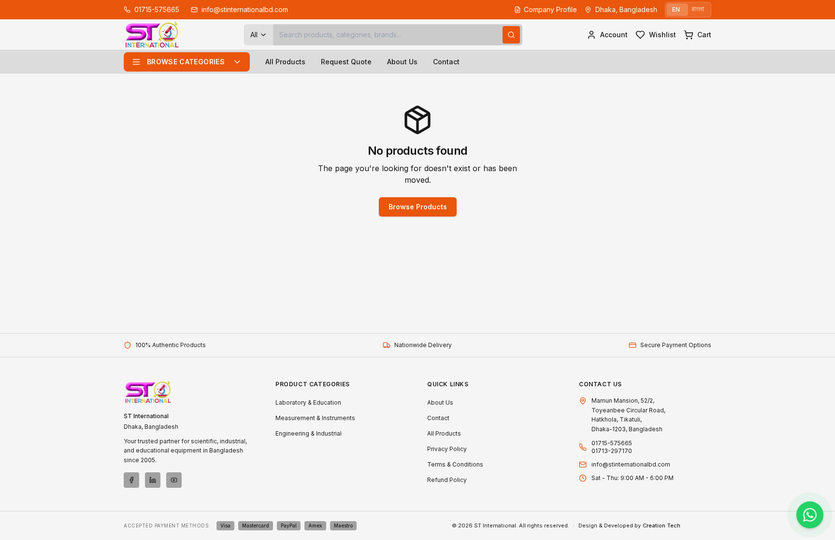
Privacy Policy (447, 448)
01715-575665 (611, 443)
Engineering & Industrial (308, 433)
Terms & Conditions (455, 464)
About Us (402, 62)
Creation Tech (661, 525)
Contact (446, 62)
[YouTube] (174, 480)
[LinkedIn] (152, 480)
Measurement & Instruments (315, 418)
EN (676, 9)
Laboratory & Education (308, 402)
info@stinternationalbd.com (630, 464)
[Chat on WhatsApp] (809, 514)
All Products (285, 62)
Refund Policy (447, 479)
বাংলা (697, 9)
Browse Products (418, 207)
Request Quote (346, 62)
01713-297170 (611, 450)
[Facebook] (131, 480)
